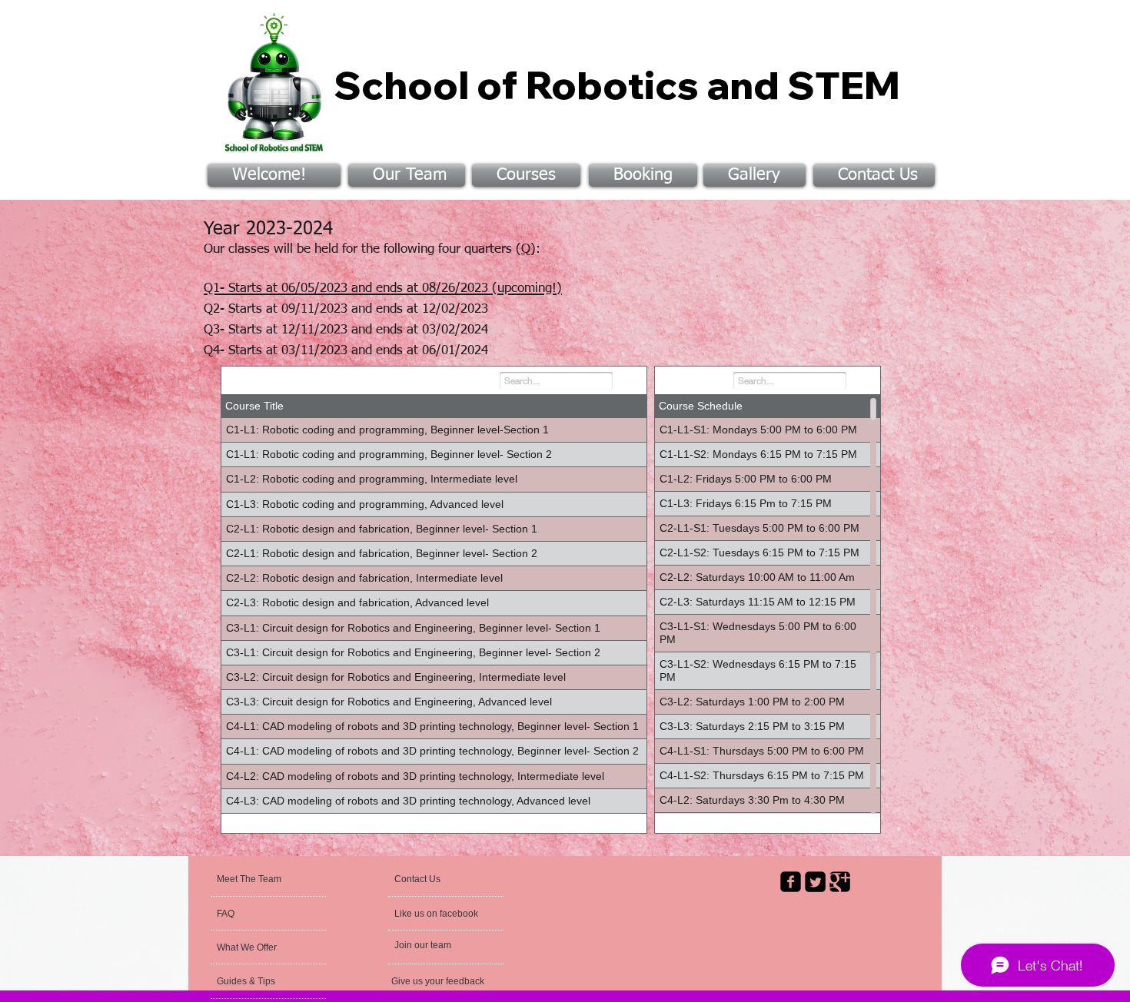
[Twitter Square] (815, 881)
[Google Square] (839, 881)
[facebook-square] (790, 881)
